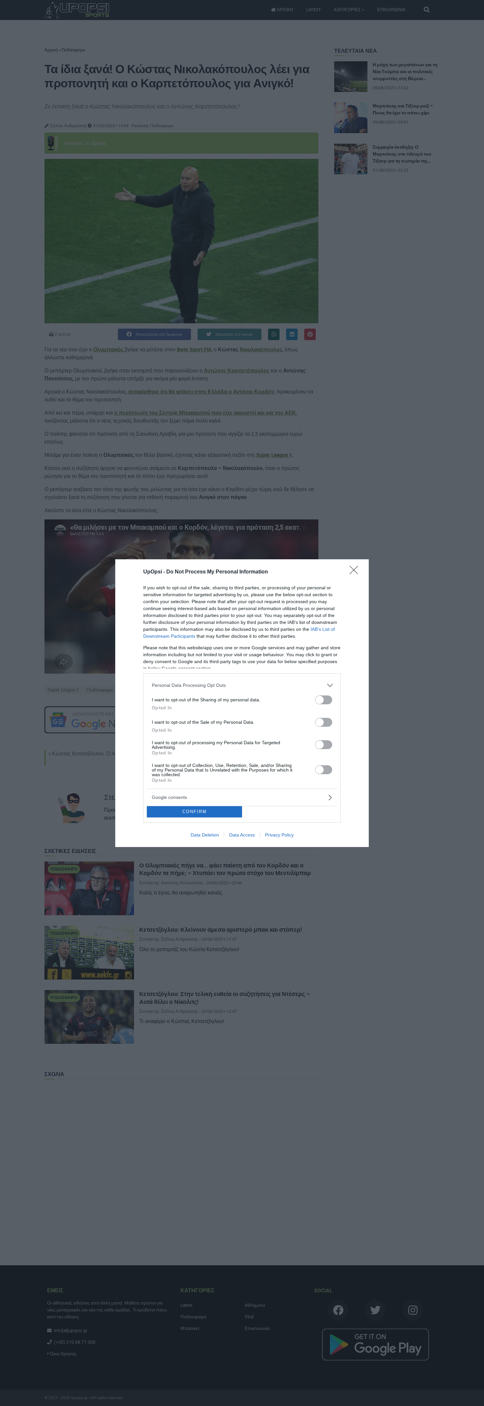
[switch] (323, 699)
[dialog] (242, 703)
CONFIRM (194, 811)
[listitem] (242, 685)
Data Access (242, 834)
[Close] (356, 572)
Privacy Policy (279, 834)
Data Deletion (205, 834)
